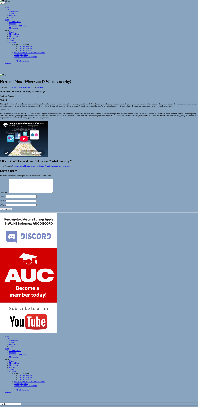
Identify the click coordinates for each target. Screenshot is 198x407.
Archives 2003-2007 (25, 48)
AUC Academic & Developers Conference (29, 53)
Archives (12, 42)
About (7, 20)
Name (3, 196)
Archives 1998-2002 (25, 46)
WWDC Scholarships (21, 61)
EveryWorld (13, 15)
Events (7, 9)
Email (3, 201)
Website (3, 205)
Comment (4, 192)
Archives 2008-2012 (25, 51)
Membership (13, 28)
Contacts (8, 63)
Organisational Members (18, 26)
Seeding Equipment (21, 55)
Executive (12, 24)
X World (12, 18)
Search (11, 40)
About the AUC (15, 22)
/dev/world (13, 13)
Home (7, 7)
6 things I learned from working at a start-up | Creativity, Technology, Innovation (41, 166)
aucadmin (40, 87)
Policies (12, 38)
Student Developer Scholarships (25, 57)
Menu (3, 3)
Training (17, 59)
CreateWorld (13, 11)
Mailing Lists (14, 34)
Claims (11, 32)
